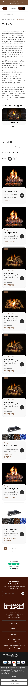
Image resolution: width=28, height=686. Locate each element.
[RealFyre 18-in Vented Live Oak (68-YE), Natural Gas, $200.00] (14, 177)
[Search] (23, 15)
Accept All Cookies (14, 683)
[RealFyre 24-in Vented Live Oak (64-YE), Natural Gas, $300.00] (14, 218)
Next (13, 552)
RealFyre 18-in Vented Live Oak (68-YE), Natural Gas (12, 192)
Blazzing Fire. (10, 655)
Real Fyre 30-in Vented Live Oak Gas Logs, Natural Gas (12, 488)
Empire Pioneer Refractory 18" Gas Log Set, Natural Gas (12, 316)
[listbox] (15, 153)
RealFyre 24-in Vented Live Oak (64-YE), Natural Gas (12, 232)
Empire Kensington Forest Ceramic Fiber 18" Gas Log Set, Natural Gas (12, 273)
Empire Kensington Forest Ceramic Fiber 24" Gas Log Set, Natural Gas (12, 359)
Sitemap (14, 656)
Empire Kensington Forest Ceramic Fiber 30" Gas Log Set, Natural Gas (12, 402)
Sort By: (4, 153)
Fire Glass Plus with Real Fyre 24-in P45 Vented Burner (12, 529)
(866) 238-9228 (16, 617)
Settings (14, 676)
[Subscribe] (22, 593)
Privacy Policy (6, 673)
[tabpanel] (14, 116)
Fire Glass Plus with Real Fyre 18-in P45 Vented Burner (12, 445)
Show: (4, 147)
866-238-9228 (16, 639)
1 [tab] (13, 126)
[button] (14, 133)
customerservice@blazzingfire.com (14, 643)
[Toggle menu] (4, 8)
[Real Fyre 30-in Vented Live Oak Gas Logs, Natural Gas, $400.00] (14, 474)
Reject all (14, 680)
